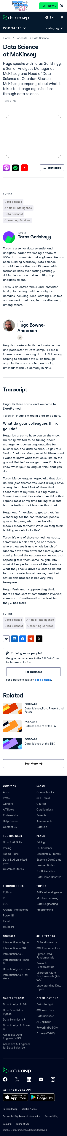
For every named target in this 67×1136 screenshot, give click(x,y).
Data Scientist (45, 1016)
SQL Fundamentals (48, 948)
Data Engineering (47, 903)
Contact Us (10, 826)
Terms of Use (22, 1124)
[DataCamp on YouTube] (41, 1079)
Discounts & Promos (48, 853)
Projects (41, 815)
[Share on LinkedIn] (14, 638)
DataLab (41, 826)
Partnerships (10, 815)
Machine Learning (47, 898)
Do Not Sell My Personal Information (21, 1116)
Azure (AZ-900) (45, 1033)
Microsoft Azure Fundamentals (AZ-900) (48, 976)
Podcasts (21, 38)
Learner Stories (45, 865)
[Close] (62, 6)
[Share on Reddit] (31, 638)
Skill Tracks (43, 798)
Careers (8, 803)
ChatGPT (8, 927)
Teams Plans (11, 853)
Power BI (8, 915)
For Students (44, 848)
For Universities (45, 871)
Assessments (44, 821)
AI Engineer (43, 1021)
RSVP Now (47, 5)
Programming (44, 909)
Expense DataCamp (48, 859)
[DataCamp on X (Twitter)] (17, 1079)
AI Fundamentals (47, 942)
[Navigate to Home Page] (16, 17)
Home (6, 38)
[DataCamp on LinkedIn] (29, 1079)
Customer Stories (13, 869)
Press (6, 798)
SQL (5, 903)
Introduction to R (13, 954)
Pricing (7, 848)
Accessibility (51, 1116)
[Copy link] (6, 638)
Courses (41, 803)
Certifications (44, 809)
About (6, 792)
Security (7, 1124)
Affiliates (8, 809)
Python (7, 892)
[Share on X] (39, 638)
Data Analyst (44, 1004)
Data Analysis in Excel (17, 969)
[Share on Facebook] (22, 638)
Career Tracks (45, 792)
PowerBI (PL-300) (47, 1027)
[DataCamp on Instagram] (53, 1079)
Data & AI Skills (12, 842)
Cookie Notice (29, 1109)
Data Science (40, 38)
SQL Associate (45, 1010)
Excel (6, 921)
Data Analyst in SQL (15, 1004)
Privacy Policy (10, 1109)
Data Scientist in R (14, 1019)
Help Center (10, 821)
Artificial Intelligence (15, 909)
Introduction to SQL (14, 948)
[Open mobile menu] (62, 17)
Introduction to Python (16, 942)
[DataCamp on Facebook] (5, 1079)
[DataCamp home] (29, 1070)
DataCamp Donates (48, 877)
